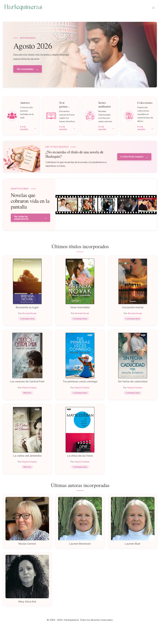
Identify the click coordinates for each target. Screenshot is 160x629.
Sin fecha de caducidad (132, 381)
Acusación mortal (132, 307)
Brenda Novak (29, 313)
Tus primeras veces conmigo (80, 381)
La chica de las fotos (80, 455)
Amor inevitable (80, 307)
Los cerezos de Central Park (27, 381)
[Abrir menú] (153, 7)
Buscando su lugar (27, 307)
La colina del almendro (27, 455)
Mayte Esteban (29, 387)
